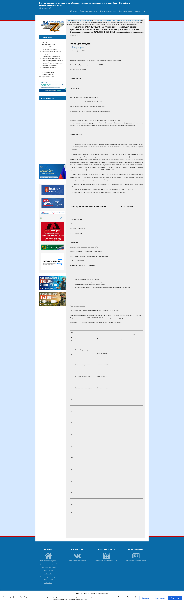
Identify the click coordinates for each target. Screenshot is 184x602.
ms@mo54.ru (48, 574)
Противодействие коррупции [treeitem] (51, 58)
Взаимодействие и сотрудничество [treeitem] (53, 63)
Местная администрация (89, 11)
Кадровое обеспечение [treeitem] (49, 49)
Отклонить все (160, 598)
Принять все (175, 598)
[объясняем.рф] (52, 261)
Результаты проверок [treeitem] (49, 67)
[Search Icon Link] (144, 11)
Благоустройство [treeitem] (47, 54)
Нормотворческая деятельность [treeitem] (52, 51)
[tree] (52, 59)
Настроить (145, 598)
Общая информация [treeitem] (48, 44)
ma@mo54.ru (48, 583)
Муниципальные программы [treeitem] (51, 56)
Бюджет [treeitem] (44, 70)
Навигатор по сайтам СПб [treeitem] (50, 65)
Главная (74, 11)
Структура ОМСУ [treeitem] (47, 47)
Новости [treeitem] (44, 42)
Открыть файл (79, 47)
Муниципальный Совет (108, 11)
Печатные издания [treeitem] (48, 72)
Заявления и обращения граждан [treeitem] (52, 60)
